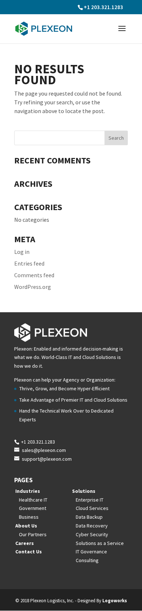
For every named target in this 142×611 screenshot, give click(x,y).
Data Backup (89, 517)
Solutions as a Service (100, 543)
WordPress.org (32, 286)
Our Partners (33, 534)
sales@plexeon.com (44, 450)
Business (29, 517)
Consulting (87, 560)
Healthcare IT (33, 499)
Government (32, 508)
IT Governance (91, 551)
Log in (21, 251)
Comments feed (34, 275)
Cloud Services (92, 508)
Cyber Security (92, 534)
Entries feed (29, 263)
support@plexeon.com (47, 459)
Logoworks (114, 601)
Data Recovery (92, 525)
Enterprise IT (89, 499)
